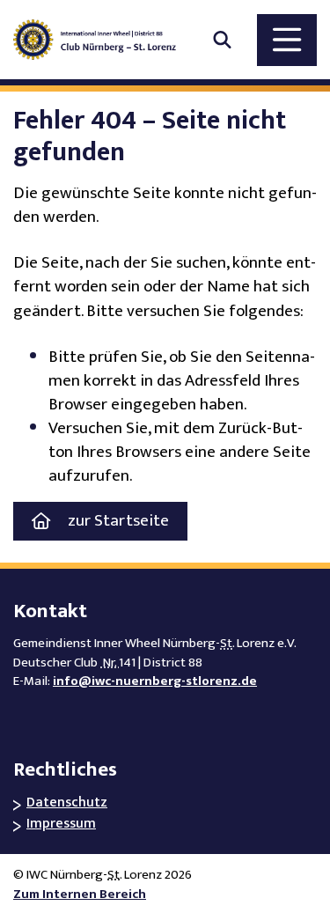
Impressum (61, 824)
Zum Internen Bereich (79, 894)
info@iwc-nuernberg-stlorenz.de (155, 681)
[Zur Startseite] (102, 39)
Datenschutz (66, 803)
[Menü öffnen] (287, 40)
